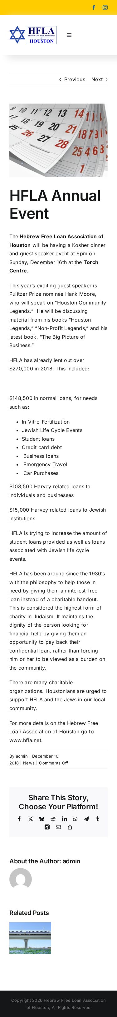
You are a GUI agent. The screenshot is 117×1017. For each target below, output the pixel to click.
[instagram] (105, 7)
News (29, 762)
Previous (74, 79)
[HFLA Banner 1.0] (32, 28)
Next (97, 79)
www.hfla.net (25, 740)
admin (22, 756)
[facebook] (93, 7)
